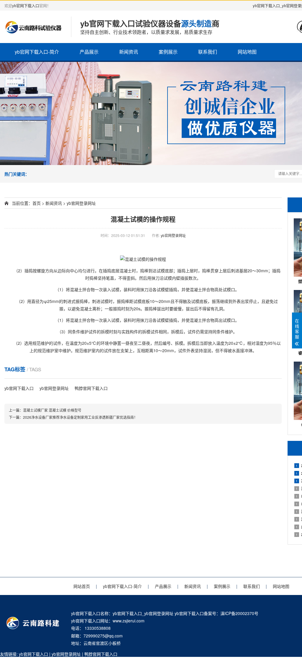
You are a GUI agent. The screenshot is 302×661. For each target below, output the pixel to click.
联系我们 (207, 51)
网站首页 (81, 586)
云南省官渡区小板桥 (102, 643)
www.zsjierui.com (129, 621)
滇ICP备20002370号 (239, 613)
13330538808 (98, 628)
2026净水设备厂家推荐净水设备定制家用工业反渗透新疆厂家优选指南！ (80, 417)
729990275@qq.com (103, 636)
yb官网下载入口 (25, 5)
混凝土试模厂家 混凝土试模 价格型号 (52, 410)
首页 (36, 203)
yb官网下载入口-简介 (37, 51)
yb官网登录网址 (81, 203)
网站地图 (247, 51)
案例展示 (168, 51)
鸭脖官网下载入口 (91, 388)
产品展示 (89, 51)
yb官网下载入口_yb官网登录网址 (143, 613)
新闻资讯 (128, 51)
